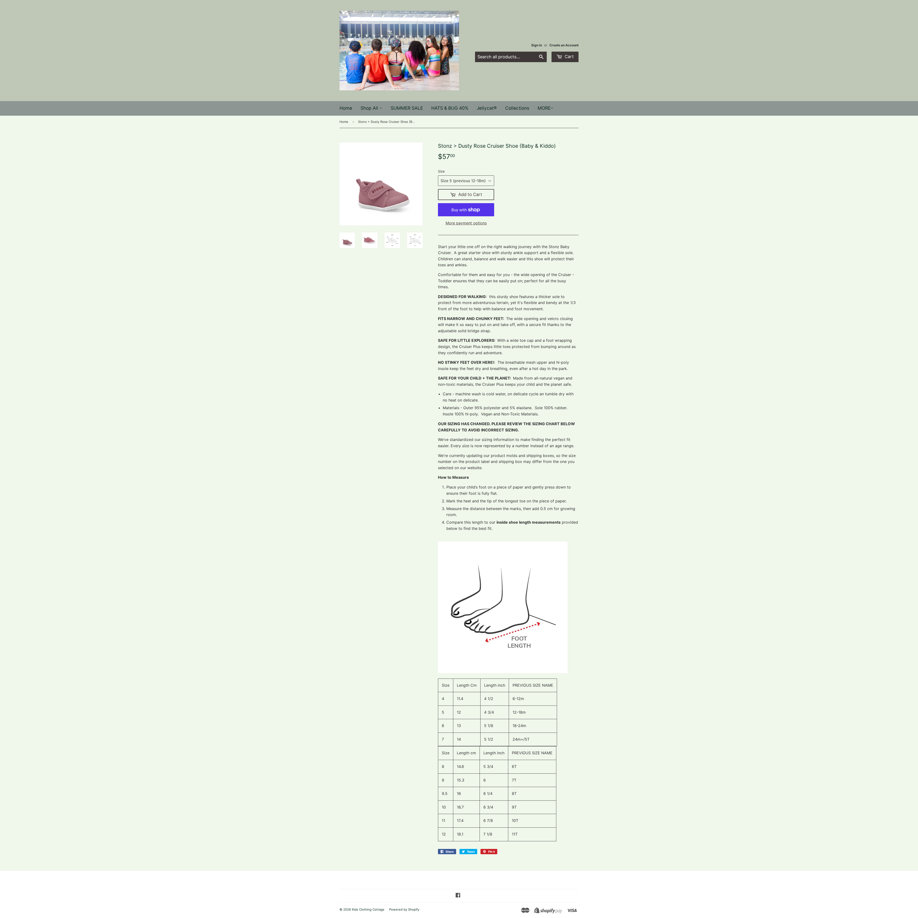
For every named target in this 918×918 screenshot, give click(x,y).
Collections (517, 108)
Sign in (536, 45)
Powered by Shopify (404, 909)
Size (441, 171)
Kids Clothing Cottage (368, 909)
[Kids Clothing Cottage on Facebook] (457, 895)
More (544, 108)
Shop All (370, 108)
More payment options (466, 223)
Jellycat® (487, 108)
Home (345, 108)
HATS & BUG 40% (449, 108)
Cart (568, 56)
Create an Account (564, 45)
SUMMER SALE (407, 108)
